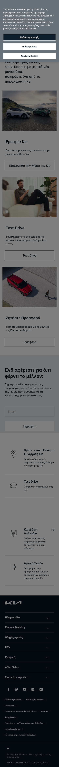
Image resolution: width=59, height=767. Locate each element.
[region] (29, 31)
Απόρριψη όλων (29, 46)
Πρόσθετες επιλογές (29, 37)
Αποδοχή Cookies (29, 56)
